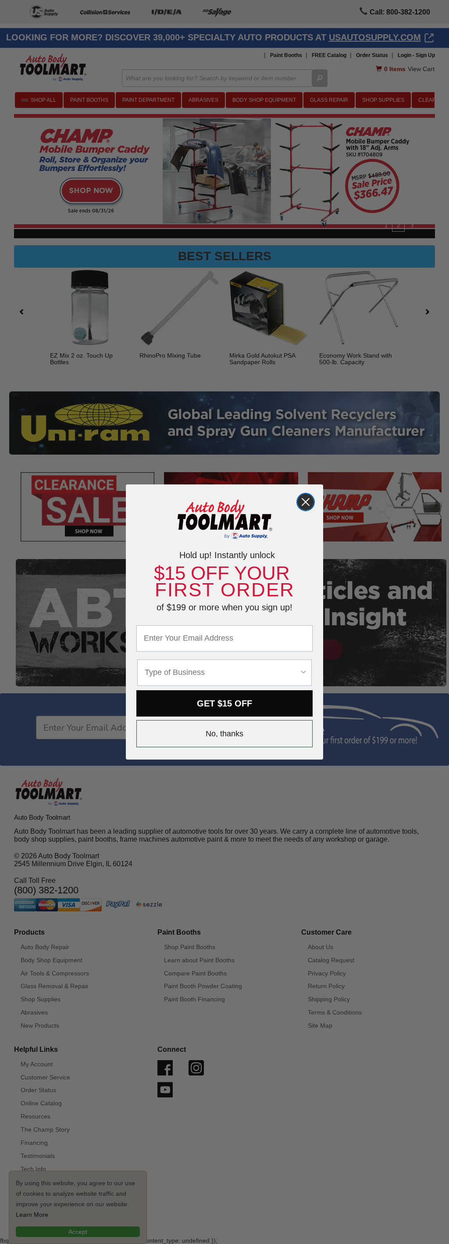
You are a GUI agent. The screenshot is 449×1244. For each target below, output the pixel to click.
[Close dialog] (305, 502)
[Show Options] (303, 672)
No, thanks (224, 733)
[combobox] (222, 672)
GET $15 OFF (224, 703)
